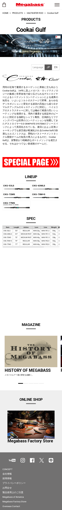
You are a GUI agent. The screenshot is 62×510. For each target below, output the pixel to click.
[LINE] (51, 460)
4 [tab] (36, 383)
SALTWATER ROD (35, 13)
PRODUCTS (17, 13)
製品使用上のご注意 (12, 492)
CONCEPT (7, 469)
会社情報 (7, 473)
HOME (5, 13)
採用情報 (7, 478)
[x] (41, 460)
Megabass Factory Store (14, 501)
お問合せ (7, 487)
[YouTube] (12, 460)
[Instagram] (23, 460)
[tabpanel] (31, 45)
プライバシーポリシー (14, 483)
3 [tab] (31, 383)
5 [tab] (41, 383)
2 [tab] (25, 383)
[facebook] (32, 460)
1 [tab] (20, 383)
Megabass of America (13, 497)
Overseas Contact (11, 506)
